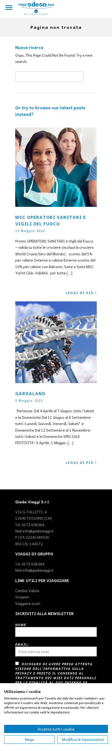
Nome (20, 624)
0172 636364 (33, 525)
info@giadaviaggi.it (38, 531)
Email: (22, 644)
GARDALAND (30, 393)
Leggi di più (80, 292)
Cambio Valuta (27, 590)
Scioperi (22, 597)
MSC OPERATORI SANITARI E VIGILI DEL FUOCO (50, 220)
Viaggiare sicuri (27, 603)
